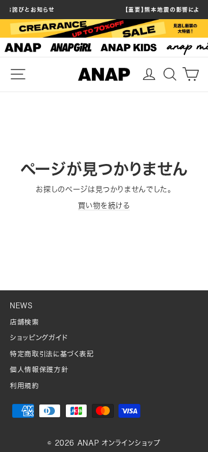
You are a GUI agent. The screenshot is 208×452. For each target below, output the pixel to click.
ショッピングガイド (39, 337)
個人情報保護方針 (39, 369)
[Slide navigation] (104, 47)
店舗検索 (24, 322)
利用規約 (24, 385)
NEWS (21, 305)
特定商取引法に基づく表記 (52, 354)
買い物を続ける (104, 205)
